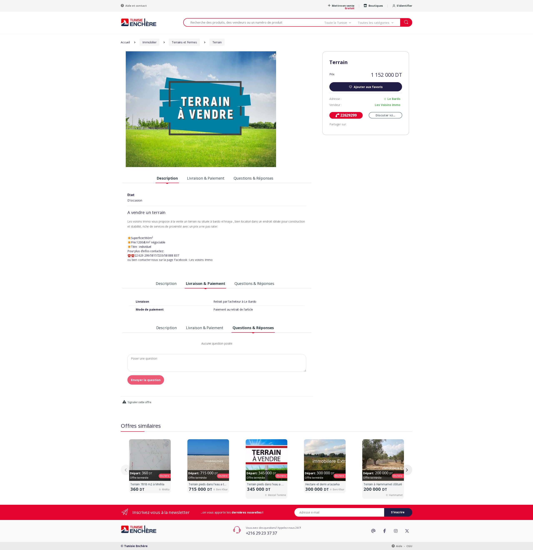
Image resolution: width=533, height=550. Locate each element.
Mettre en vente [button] (343, 6)
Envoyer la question (146, 380)
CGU (409, 546)
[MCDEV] (139, 22)
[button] (341, 22)
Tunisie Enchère (136, 546)
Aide (399, 546)
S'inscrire (398, 512)
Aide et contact (136, 6)
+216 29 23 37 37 (261, 533)
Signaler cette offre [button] (139, 402)
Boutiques (375, 6)
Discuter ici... (385, 115)
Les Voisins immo (387, 105)
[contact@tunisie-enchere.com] (373, 531)
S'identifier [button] (404, 6)
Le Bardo (393, 99)
